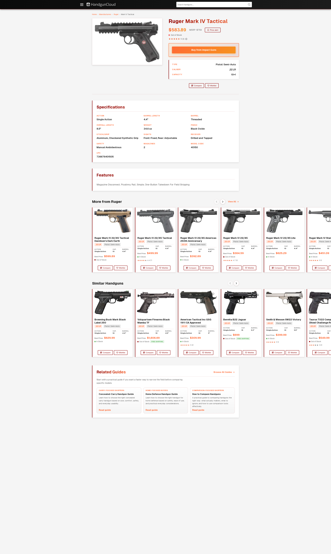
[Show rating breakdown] (186, 39)
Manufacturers (105, 14)
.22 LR (232, 69)
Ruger (116, 14)
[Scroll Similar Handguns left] (230, 283)
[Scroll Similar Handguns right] (236, 283)
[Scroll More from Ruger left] (216, 201)
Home (94, 14)
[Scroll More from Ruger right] (222, 201)
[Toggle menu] (81, 4)
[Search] (249, 4)
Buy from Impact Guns (203, 50)
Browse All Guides (223, 372)
